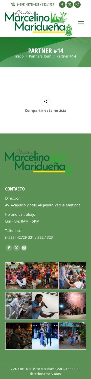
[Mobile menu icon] (81, 23)
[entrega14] (71, 336)
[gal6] (18, 275)
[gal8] (45, 336)
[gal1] (71, 306)
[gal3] (18, 306)
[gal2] (45, 306)
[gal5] (45, 275)
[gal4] (71, 275)
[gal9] (18, 336)
